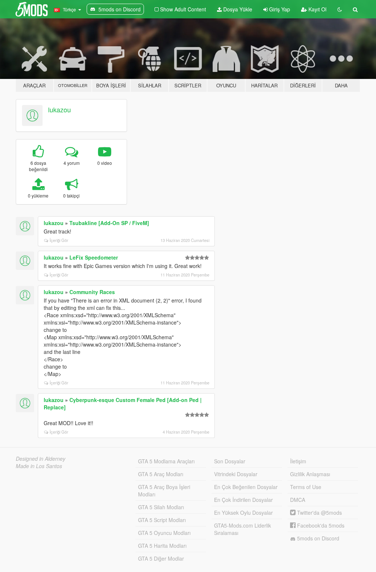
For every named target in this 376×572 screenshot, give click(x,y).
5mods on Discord (317, 538)
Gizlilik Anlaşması (310, 474)
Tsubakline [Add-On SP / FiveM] (109, 223)
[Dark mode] (339, 9)
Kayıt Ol (316, 9)
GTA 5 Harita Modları (162, 545)
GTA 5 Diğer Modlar (161, 558)
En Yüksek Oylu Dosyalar (243, 512)
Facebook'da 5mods (320, 525)
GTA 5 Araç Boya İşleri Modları (164, 490)
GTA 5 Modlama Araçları (166, 461)
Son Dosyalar (229, 461)
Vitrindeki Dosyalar (235, 474)
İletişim (298, 461)
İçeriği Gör (59, 240)
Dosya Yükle (237, 9)
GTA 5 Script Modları (162, 520)
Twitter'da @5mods (319, 512)
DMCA (297, 499)
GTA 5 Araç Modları (160, 474)
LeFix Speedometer (93, 257)
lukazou (59, 109)
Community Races (92, 292)
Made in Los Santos (39, 466)
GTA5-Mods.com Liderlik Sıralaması (242, 529)
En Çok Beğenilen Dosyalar (246, 486)
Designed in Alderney (40, 458)
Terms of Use (305, 486)
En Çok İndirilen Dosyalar (243, 499)
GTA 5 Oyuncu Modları (164, 532)
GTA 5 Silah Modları (161, 507)
